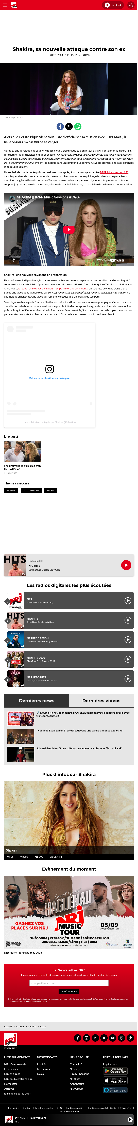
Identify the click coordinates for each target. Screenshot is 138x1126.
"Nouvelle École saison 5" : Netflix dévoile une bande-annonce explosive (79, 730)
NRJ (29, 599)
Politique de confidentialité (102, 1107)
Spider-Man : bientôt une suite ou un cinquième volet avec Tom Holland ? (79, 748)
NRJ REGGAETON (38, 638)
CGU (59, 1107)
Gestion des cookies (69, 1111)
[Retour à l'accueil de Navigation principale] (14, 5)
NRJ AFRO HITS (36, 677)
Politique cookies (75, 1107)
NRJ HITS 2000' (36, 657)
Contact (27, 1107)
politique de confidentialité (36, 1001)
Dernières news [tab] (36, 700)
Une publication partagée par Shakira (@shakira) (50, 422)
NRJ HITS (34, 565)
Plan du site (13, 1107)
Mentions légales (44, 1107)
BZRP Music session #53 (114, 172)
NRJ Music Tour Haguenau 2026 (23, 952)
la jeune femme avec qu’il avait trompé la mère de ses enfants (53, 288)
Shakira (11, 850)
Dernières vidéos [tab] (101, 700)
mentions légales (17, 1001)
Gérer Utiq (125, 1107)
